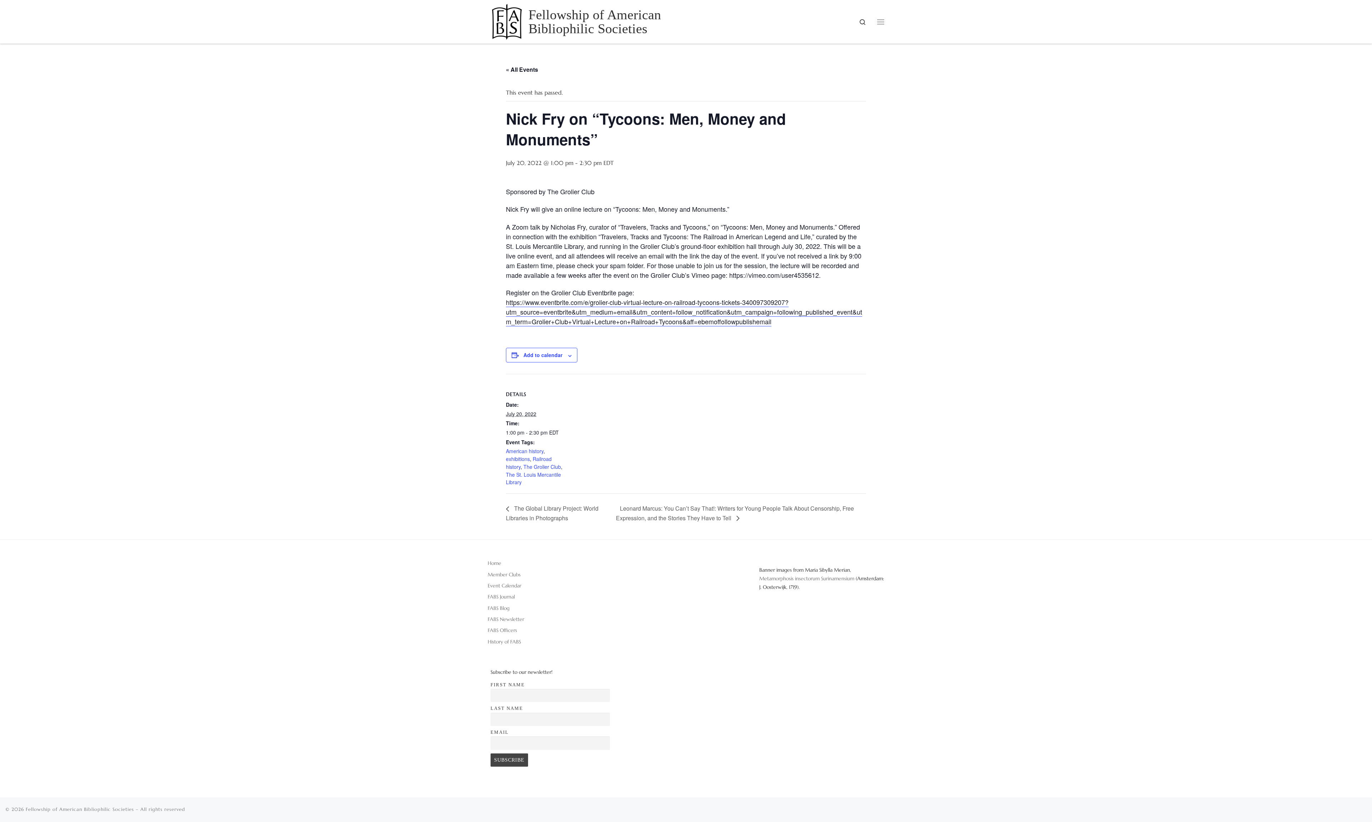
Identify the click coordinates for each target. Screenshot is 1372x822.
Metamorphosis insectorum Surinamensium (807, 578)
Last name (507, 708)
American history (524, 451)
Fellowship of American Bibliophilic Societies (80, 809)
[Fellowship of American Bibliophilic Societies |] (507, 20)
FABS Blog (498, 608)
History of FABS (504, 641)
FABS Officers (502, 630)
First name (508, 684)
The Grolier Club (542, 466)
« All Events (522, 69)
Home (494, 563)
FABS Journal (501, 596)
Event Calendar (504, 585)
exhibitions (518, 458)
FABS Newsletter (506, 619)
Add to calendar (542, 355)
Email (500, 732)
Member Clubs (504, 574)
